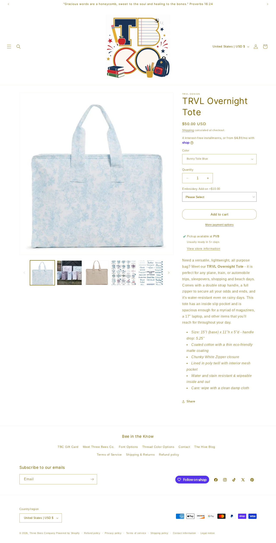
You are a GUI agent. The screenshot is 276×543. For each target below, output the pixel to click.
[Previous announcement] (8, 4)
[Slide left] (24, 272)
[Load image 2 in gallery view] (69, 272)
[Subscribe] (92, 479)
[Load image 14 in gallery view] (96, 272)
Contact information (184, 533)
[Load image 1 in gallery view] (42, 272)
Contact (184, 447)
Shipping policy (159, 533)
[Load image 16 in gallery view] (123, 272)
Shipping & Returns (140, 454)
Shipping (188, 130)
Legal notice (208, 533)
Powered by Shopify (68, 533)
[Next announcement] (267, 4)
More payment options (219, 224)
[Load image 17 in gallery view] (150, 272)
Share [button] (191, 401)
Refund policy (169, 454)
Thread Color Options (158, 447)
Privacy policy (113, 533)
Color (185, 150)
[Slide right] (169, 272)
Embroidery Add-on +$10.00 (201, 188)
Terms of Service (109, 454)
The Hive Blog (204, 447)
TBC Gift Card (68, 447)
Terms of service (136, 533)
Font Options (128, 447)
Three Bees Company (42, 533)
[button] (9, 46)
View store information (203, 248)
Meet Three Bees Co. (98, 447)
